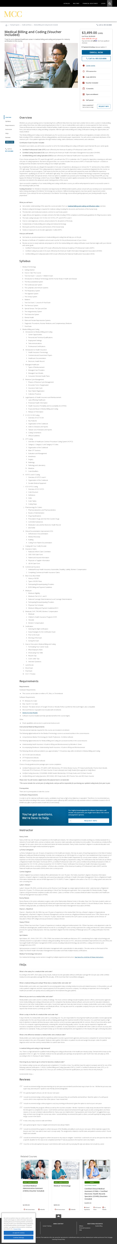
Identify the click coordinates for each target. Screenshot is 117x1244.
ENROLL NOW (96, 52)
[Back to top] (58, 1223)
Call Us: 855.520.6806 (104, 25)
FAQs (7, 133)
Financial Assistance (84, 1228)
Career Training (47, 1226)
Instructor (8, 129)
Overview (8, 117)
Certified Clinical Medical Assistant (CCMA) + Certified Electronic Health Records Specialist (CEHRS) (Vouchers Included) (96, 1194)
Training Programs (14, 25)
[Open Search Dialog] (109, 3)
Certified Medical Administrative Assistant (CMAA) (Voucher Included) (33, 1188)
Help (80, 1230)
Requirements (10, 125)
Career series (90, 66)
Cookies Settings (18, 1237)
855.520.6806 (9, 151)
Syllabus (8, 121)
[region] (18, 1228)
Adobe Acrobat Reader (30, 713)
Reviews (7, 137)
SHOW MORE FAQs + (26, 1074)
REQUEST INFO (104, 106)
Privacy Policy (61, 1239)
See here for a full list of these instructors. (89, 957)
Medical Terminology (62, 1186)
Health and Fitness (27, 25)
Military (81, 1226)
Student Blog (98, 1226)
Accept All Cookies (19, 1233)
